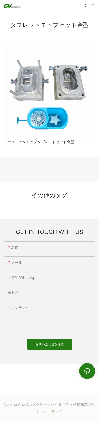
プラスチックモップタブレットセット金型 (39, 141)
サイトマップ (50, 411)
